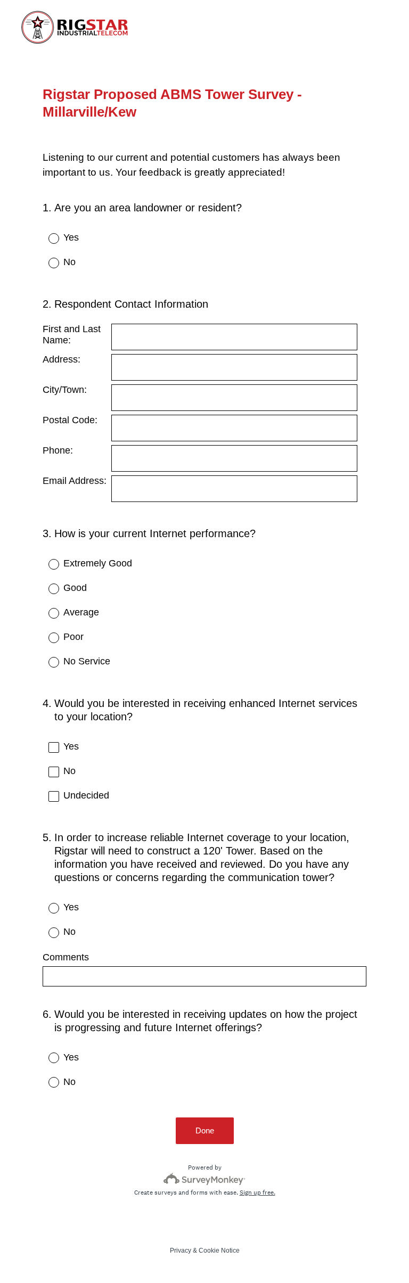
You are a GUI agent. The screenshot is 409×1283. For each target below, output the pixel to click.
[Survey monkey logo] (205, 1179)
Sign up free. (257, 1192)
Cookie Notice (219, 1250)
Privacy (180, 1250)
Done (204, 1130)
